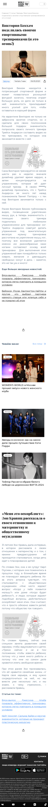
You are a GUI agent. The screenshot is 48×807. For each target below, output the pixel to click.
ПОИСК (43, 756)
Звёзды (20, 13)
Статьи (12, 13)
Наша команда (9, 765)
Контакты (38, 762)
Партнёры (41, 765)
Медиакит (22, 765)
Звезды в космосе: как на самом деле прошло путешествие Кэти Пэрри (21, 443)
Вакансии (31, 765)
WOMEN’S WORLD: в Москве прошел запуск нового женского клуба (22, 388)
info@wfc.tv (37, 787)
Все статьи (37, 344)
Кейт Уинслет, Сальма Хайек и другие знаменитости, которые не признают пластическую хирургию (24, 719)
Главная (5, 13)
